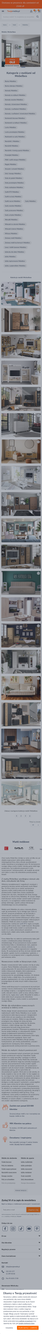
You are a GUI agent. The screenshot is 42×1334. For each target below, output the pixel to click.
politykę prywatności (26, 1321)
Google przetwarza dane (26, 1323)
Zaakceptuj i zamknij (27, 1328)
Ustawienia (9, 1328)
